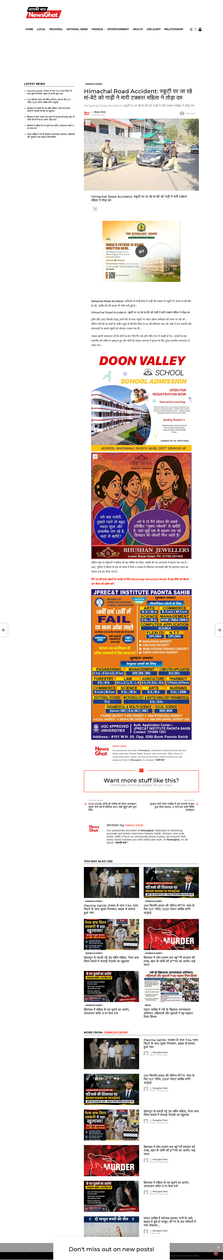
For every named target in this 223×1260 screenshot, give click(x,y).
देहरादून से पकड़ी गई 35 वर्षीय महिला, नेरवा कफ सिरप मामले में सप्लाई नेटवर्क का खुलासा (111, 959)
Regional (56, 29)
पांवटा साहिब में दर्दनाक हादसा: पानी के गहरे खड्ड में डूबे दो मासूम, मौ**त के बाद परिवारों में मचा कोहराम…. (170, 1221)
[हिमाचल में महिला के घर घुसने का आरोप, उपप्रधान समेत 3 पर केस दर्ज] (111, 986)
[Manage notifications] (215, 1253)
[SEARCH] (195, 29)
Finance (97, 29)
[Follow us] (191, 29)
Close (218, 1247)
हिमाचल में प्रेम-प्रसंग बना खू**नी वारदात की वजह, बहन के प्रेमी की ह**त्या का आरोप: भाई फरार (169, 961)
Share (87, 122)
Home (29, 29)
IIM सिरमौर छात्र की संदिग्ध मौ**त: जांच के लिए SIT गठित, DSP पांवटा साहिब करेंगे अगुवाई (169, 909)
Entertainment (118, 29)
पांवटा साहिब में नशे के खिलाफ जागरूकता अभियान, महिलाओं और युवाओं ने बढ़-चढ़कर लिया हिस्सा (168, 1013)
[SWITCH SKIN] (133, 13)
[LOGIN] (200, 29)
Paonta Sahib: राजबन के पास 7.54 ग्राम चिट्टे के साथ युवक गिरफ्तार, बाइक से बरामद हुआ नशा (111, 909)
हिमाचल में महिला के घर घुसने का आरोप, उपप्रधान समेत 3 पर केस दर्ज (106, 1011)
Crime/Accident (94, 901)
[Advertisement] (111, 55)
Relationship (173, 29)
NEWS (148, 1005)
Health (138, 29)
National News (77, 29)
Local (41, 29)
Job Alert (154, 29)
